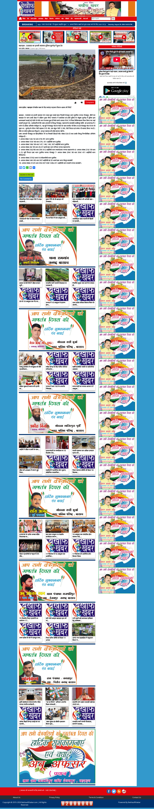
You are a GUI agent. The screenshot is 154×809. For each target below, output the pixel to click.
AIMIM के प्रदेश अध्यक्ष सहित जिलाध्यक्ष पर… (29, 535)
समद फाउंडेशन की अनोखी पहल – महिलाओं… (83, 200)
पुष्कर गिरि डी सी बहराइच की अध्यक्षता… (54, 200)
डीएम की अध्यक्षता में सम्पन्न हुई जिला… (28, 471)
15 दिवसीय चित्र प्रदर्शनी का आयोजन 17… (28, 619)
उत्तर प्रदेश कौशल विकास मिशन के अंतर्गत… (83, 303)
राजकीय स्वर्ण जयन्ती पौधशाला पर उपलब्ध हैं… (56, 284)
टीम (72, 19)
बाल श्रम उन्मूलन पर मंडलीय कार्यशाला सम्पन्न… (55, 535)
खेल (62, 19)
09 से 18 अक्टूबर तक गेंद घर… (29, 301)
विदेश (24, 19)
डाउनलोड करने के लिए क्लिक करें (115, 83)
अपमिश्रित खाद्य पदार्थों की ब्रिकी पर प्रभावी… (82, 220)
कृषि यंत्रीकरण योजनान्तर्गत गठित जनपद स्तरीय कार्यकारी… (30, 703)
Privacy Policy (54, 797)
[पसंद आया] (75, 102)
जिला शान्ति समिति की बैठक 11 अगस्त (56, 639)
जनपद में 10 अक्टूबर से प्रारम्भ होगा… (55, 303)
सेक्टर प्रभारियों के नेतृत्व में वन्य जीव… (29, 555)
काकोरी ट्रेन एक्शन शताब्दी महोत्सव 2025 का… (83, 703)
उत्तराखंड (40, 19)
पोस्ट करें (85, 19)
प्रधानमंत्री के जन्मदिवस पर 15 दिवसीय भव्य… (56, 451)
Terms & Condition (96, 797)
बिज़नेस (51, 19)
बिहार (46, 19)
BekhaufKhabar (134, 802)
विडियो (67, 19)
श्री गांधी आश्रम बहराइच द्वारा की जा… (56, 619)
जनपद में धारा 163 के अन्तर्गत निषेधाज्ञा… (55, 387)
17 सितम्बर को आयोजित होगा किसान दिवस (81, 555)
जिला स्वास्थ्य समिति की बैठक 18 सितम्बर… (82, 471)
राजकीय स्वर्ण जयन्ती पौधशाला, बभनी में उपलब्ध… (82, 722)
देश (28, 19)
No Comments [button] (26, 179)
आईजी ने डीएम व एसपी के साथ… (29, 449)
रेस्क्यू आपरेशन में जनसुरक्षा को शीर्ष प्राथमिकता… (30, 368)
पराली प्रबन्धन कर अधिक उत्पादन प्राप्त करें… (83, 451)
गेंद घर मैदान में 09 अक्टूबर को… (56, 218)
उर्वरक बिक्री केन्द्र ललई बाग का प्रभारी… (29, 722)
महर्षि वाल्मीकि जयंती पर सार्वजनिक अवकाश (83, 368)
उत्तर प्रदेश (33, 19)
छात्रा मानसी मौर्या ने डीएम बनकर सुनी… (29, 284)
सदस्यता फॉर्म (77, 19)
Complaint (90, 102)
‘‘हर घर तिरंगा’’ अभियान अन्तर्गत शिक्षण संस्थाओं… (56, 703)
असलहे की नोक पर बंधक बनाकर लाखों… (29, 220)
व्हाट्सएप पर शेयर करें (26, 175)
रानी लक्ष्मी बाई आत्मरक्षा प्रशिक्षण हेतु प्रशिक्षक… (82, 619)
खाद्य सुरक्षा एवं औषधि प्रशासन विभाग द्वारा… (55, 722)
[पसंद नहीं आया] (82, 102)
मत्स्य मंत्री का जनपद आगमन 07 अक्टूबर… (83, 387)
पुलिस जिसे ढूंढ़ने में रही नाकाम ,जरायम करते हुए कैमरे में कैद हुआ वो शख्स (116, 72)
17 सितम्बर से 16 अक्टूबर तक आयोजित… (55, 555)
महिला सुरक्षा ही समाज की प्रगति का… (29, 387)
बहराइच (27, 48)
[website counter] (77, 803)
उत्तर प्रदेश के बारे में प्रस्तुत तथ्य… (30, 637)
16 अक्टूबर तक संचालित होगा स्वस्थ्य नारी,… (81, 535)
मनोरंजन (57, 19)
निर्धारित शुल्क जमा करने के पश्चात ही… (83, 284)
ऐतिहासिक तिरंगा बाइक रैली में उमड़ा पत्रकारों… (30, 200)
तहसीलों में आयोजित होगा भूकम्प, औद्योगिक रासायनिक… (56, 471)
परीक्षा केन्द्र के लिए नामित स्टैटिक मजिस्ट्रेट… (56, 368)
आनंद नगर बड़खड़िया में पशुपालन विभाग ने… (82, 639)
